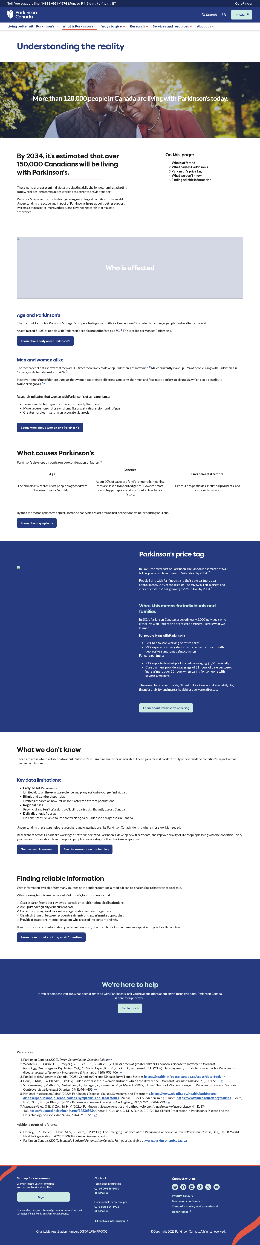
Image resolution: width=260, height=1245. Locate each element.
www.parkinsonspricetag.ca (166, 1140)
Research (137, 26)
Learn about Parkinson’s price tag (166, 708)
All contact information (110, 1221)
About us (204, 26)
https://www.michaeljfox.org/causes (204, 1098)
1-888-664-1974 (54, 3)
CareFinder (244, 3)
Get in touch (130, 1008)
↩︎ (110, 1060)
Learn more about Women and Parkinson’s (50, 428)
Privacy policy (181, 1196)
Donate (238, 16)
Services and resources (171, 26)
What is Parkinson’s (78, 26)
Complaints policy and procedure (194, 1206)
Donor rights (180, 1212)
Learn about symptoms (37, 523)
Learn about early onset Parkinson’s (45, 341)
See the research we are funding (86, 849)
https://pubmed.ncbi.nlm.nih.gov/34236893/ (62, 1111)
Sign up (43, 1197)
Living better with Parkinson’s (31, 26)
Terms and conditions (186, 1201)
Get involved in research (37, 849)
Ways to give (111, 26)
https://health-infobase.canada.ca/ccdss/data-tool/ (182, 1077)
